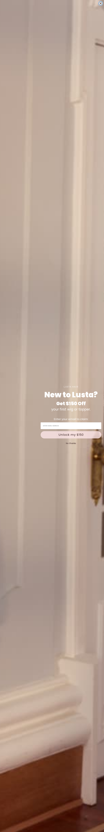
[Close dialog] (101, 3)
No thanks (71, 443)
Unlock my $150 (71, 435)
